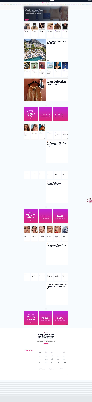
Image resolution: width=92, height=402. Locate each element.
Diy (45, 353)
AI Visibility (50, 368)
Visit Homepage (46, 343)
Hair (63, 355)
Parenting (52, 359)
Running (64, 359)
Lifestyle (64, 356)
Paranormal (46, 359)
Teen (39, 362)
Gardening (52, 355)
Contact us (40, 368)
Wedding (58, 362)
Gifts (57, 355)
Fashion (52, 353)
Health (40, 356)
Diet (39, 353)
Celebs (52, 352)
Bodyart (40, 352)
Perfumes (58, 359)
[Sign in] (91, 2)
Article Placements (61, 368)
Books (45, 352)
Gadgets (46, 355)
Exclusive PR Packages (51, 369)
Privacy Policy (60, 369)
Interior (52, 356)
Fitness (58, 353)
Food (63, 353)
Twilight (52, 362)
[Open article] (46, 13)
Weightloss (64, 362)
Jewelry (58, 356)
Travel (46, 362)
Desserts (64, 352)
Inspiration (46, 356)
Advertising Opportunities (42, 369)
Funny (40, 355)
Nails (39, 359)
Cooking (58, 352)
